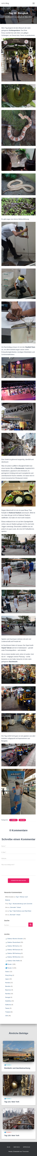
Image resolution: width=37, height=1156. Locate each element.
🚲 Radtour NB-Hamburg (13, 953)
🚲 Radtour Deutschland (12, 942)
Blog (8, 1147)
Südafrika (8, 1001)
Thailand (22, 820)
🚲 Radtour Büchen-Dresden (14, 938)
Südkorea (8, 1004)
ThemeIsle (25, 1151)
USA (6, 1015)
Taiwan (7, 1008)
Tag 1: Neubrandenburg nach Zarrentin (20, 903)
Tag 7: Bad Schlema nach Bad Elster (20, 911)
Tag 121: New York (11, 1102)
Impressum (26, 1147)
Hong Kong (8, 975)
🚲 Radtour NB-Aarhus (12, 946)
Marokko (7, 986)
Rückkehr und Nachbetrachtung (17, 1068)
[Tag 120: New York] (18, 1118)
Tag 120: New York (11, 1135)
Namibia (7, 993)
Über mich (16, 1147)
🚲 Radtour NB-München (13, 957)
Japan (7, 979)
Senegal (7, 997)
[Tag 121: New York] (18, 1085)
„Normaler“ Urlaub (15, 907)
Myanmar (8, 990)
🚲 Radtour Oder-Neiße (12, 960)
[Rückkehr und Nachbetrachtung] (18, 1051)
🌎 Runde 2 (13, 820)
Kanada (7, 982)
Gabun (7, 971)
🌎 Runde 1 (9, 964)
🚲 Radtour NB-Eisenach (12, 949)
